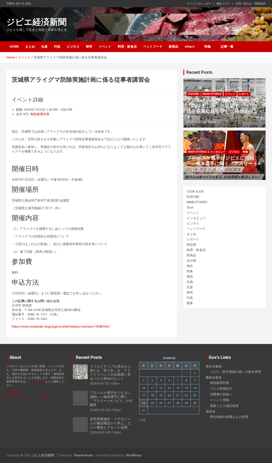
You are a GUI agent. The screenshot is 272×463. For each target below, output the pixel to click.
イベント (105, 46)
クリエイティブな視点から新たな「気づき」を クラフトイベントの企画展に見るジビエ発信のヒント (223, 108)
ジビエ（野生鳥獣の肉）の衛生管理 (235, 372)
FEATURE (193, 93)
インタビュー (217, 151)
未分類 (191, 261)
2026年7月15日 (197, 174)
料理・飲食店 (127, 46)
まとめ (30, 46)
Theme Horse (83, 455)
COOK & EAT (195, 191)
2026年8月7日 (196, 122)
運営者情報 (13, 392)
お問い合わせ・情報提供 (250, 3)
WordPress (134, 455)
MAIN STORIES (212, 93)
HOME (14, 46)
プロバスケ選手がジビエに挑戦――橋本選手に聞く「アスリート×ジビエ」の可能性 (224, 163)
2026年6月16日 (100, 432)
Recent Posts (199, 72)
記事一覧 (227, 46)
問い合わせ (38, 381)
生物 (190, 282)
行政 (57, 46)
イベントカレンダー (199, 3)
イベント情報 (219, 400)
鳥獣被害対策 (40, 114)
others (189, 46)
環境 (190, 276)
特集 (207, 46)
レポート (244, 93)
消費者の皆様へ (221, 394)
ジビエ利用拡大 (221, 389)
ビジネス (73, 46)
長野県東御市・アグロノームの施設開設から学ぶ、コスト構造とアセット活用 (110, 423)
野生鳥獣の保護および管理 (229, 417)
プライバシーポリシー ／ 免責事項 (27, 396)
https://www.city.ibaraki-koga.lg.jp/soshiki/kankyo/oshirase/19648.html (60, 326)
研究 (89, 46)
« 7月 (142, 420)
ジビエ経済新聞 (36, 22)
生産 (44, 46)
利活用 (191, 245)
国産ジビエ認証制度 (224, 406)
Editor (212, 122)
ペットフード (152, 46)
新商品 (173, 46)
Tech (190, 207)
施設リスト (223, 3)
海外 (190, 266)
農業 (190, 303)
